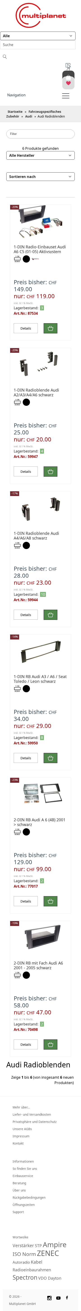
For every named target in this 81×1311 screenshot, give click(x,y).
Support (18, 1212)
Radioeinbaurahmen (32, 1269)
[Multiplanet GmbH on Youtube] (58, 1297)
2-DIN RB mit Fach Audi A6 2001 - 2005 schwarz (38, 965)
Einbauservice (23, 1176)
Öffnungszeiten (24, 1205)
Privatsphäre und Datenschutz (34, 1121)
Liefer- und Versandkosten (32, 1114)
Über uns (19, 1190)
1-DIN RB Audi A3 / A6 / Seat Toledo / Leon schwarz (40, 679)
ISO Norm (24, 1254)
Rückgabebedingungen (29, 1197)
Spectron (25, 1277)
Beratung (19, 1183)
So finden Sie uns (25, 1168)
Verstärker (23, 1245)
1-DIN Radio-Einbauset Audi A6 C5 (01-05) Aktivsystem (40, 249)
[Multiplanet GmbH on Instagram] (49, 1297)
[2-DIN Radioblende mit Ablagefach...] (40, 795)
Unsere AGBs (22, 1129)
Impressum (21, 1136)
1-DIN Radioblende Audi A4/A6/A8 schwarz (36, 536)
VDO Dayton (49, 1278)
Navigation (16, 94)
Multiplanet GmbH (22, 1304)
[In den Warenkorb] (50, 328)
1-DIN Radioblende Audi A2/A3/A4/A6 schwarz (36, 392)
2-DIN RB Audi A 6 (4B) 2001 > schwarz (39, 822)
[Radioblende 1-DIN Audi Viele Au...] (40, 365)
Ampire (55, 1244)
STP (38, 1245)
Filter (13, 134)
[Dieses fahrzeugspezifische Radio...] (40, 222)
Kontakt (18, 1143)
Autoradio (21, 1262)
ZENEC (48, 1253)
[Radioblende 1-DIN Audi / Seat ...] (40, 651)
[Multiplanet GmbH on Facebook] (67, 1297)
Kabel (36, 1262)
